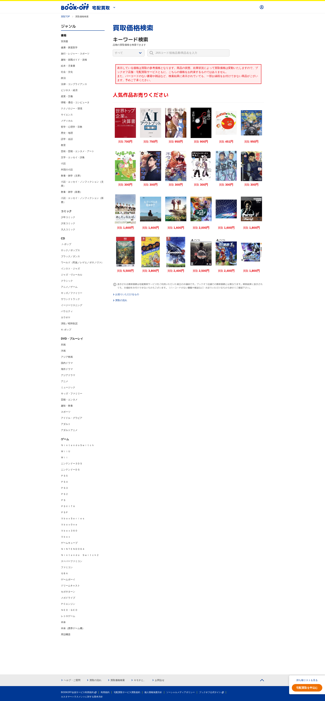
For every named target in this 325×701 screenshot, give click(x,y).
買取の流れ (121, 300)
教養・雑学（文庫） (71, 175)
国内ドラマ (67, 363)
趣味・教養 (67, 405)
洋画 (63, 350)
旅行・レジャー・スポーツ (75, 53)
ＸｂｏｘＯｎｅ (69, 524)
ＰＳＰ (64, 512)
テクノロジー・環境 (71, 108)
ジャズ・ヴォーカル (71, 274)
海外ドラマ (67, 369)
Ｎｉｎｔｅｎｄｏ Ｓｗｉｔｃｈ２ (80, 555)
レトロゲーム (68, 616)
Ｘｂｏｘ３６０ (69, 530)
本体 (63, 622)
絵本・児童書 (68, 65)
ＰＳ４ (64, 481)
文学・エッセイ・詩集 (73, 157)
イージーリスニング (71, 305)
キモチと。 (140, 680)
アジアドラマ (68, 375)
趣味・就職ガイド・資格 (74, 59)
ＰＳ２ (64, 494)
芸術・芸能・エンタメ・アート (77, 151)
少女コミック (68, 223)
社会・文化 (67, 72)
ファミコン (67, 567)
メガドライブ (68, 597)
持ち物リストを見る (307, 680)
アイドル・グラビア (71, 418)
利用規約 (105, 692)
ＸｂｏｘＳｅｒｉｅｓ (73, 518)
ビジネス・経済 (69, 90)
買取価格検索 (118, 680)
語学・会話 (67, 139)
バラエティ (67, 311)
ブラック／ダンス (70, 256)
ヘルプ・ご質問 (72, 680)
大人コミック (68, 229)
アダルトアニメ (69, 430)
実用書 (64, 41)
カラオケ (65, 317)
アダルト (65, 424)
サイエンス (67, 114)
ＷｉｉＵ (65, 451)
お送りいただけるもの (127, 294)
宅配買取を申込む (307, 687)
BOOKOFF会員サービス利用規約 (77, 692)
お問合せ (159, 680)
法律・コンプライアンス (74, 84)
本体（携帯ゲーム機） (73, 628)
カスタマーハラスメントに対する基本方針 (82, 696)
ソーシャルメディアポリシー (180, 692)
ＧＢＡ (64, 573)
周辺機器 (65, 634)
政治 (63, 78)
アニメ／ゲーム (69, 286)
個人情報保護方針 (153, 692)
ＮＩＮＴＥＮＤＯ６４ (73, 549)
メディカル (67, 120)
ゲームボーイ (68, 579)
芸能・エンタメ (69, 399)
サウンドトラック (70, 299)
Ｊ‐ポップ (66, 244)
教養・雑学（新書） (71, 192)
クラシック (67, 280)
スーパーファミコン (71, 561)
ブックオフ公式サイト (210, 692)
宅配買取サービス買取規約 (127, 692)
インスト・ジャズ (70, 268)
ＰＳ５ (64, 475)
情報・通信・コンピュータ (75, 102)
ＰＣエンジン (68, 604)
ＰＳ (63, 500)
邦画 (63, 344)
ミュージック (68, 387)
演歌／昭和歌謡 (69, 323)
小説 (63, 163)
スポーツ (65, 411)
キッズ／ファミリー (71, 293)
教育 (63, 145)
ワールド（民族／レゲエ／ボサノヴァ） (82, 262)
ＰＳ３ (64, 488)
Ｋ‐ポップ (66, 329)
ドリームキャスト (70, 585)
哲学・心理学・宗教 (71, 126)
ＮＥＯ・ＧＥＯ (69, 610)
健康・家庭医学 (69, 47)
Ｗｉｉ (64, 457)
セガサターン (68, 591)
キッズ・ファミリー (71, 393)
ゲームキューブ (69, 542)
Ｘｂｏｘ (65, 536)
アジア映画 (67, 357)
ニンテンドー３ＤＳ (71, 463)
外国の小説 (67, 169)
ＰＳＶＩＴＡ (68, 506)
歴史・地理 (67, 133)
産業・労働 (67, 96)
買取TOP (65, 16)
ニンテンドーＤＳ (70, 469)
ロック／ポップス (70, 250)
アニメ (64, 381)
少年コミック (68, 217)
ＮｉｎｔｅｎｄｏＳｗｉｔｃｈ (77, 445)
